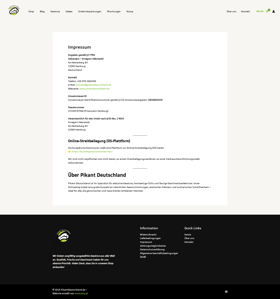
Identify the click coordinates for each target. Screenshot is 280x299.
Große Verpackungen (89, 11)
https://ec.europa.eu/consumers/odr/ (92, 151)
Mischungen (114, 11)
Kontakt (245, 11)
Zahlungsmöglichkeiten (153, 245)
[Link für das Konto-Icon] (273, 11)
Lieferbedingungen (150, 238)
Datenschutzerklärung (152, 249)
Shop (31, 11)
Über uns (231, 11)
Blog (42, 11)
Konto (187, 234)
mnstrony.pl (81, 293)
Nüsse (129, 11)
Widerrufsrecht (148, 234)
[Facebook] (226, 292)
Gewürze (55, 11)
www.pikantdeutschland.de (94, 88)
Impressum (146, 241)
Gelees (69, 11)
